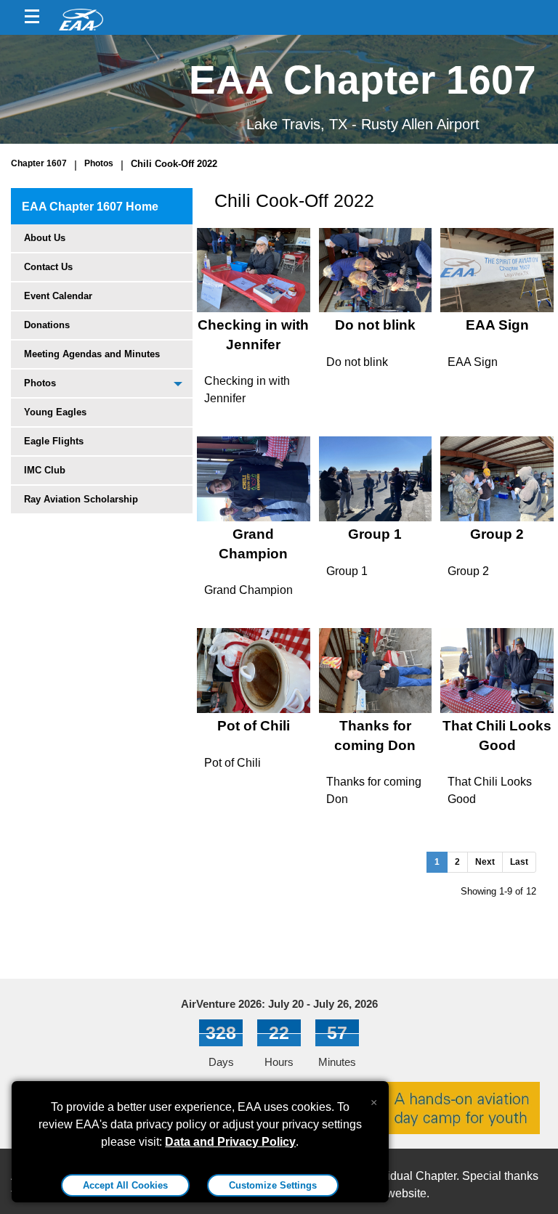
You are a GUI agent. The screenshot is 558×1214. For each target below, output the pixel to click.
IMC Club (44, 470)
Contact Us (48, 266)
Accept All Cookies (125, 1185)
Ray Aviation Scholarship (81, 499)
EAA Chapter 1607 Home (90, 206)
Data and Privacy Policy (230, 1142)
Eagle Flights (54, 441)
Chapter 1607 (39, 163)
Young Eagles (55, 412)
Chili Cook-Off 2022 (174, 163)
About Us (44, 237)
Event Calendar (58, 295)
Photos (98, 163)
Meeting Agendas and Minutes (92, 354)
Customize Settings (273, 1185)
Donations (47, 324)
